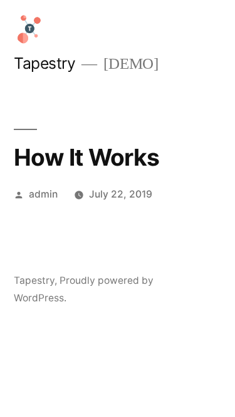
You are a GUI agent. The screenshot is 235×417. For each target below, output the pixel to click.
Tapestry (44, 63)
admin (43, 194)
